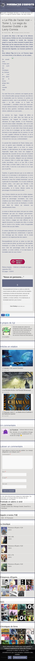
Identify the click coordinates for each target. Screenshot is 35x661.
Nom (4, 471)
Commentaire (6, 454)
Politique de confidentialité (20, 657)
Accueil (3, 13)
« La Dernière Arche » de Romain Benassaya (16, 390)
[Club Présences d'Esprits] (17, 4)
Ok (9, 657)
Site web (4, 484)
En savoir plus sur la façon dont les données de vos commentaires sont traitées (15, 498)
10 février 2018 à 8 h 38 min (26, 429)
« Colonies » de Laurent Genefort (12, 368)
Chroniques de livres (13, 13)
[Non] (33, 653)
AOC (2, 518)
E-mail (4, 478)
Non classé (26, 32)
